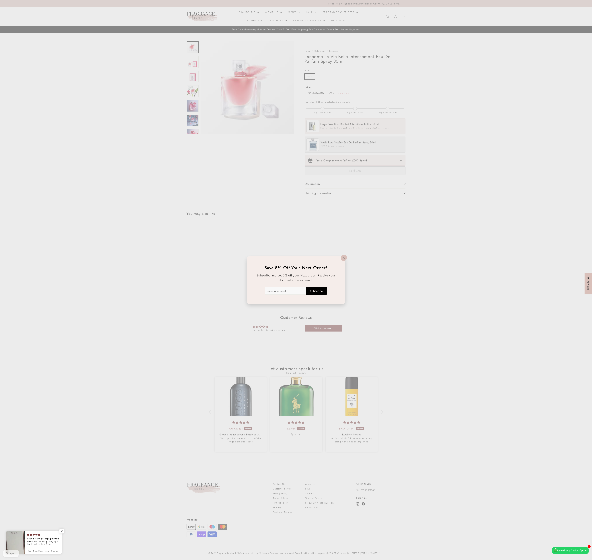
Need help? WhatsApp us (573, 550)
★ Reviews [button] (588, 283)
